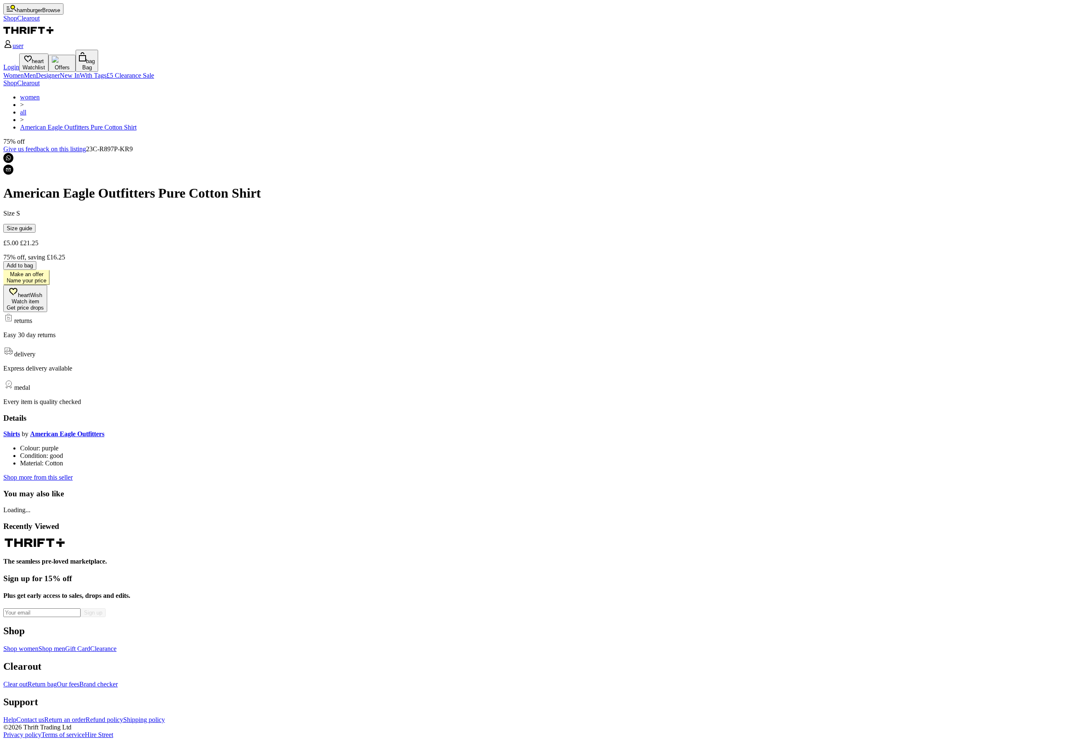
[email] (8, 170)
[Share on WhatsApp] (8, 158)
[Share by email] (8, 170)
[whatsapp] (8, 158)
